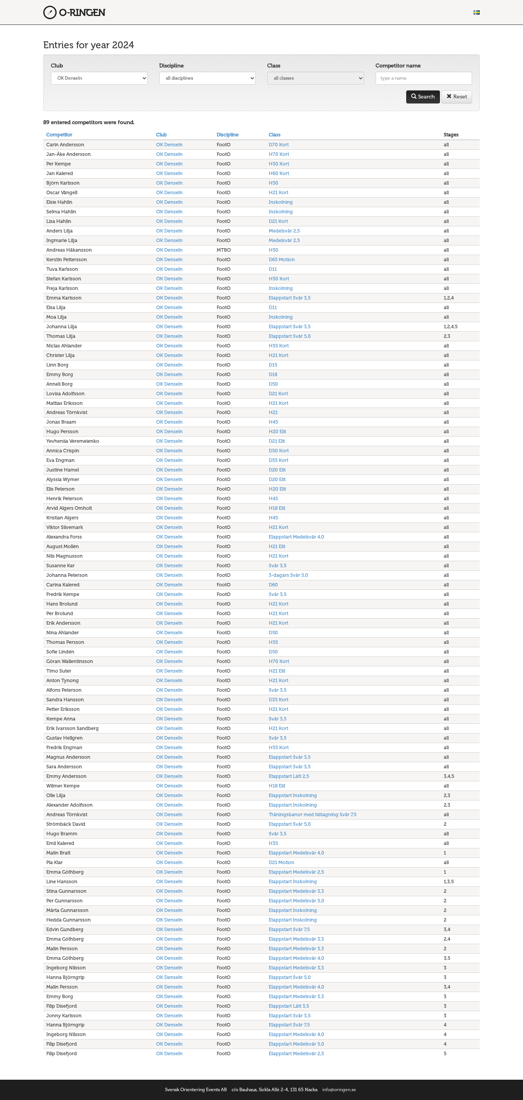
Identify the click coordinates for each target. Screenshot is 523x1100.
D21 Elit (277, 441)
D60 (273, 585)
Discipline (171, 65)
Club (57, 65)
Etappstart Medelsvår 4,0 (296, 537)
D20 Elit (277, 470)
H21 (273, 412)
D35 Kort (278, 699)
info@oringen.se (339, 1089)
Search (426, 96)
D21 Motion (281, 862)
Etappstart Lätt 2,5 (289, 776)
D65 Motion (282, 259)
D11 (273, 269)
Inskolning (281, 202)
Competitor (59, 135)
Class (273, 65)
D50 (273, 384)
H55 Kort (279, 346)
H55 (273, 642)
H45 (273, 422)
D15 (273, 365)
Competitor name (398, 65)
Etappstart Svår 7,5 (289, 929)
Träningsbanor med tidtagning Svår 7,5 (312, 814)
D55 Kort (278, 460)
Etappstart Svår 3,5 (290, 298)
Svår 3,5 (277, 565)
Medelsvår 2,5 (284, 231)
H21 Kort (278, 192)
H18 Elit (277, 508)
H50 (273, 183)
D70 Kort (279, 144)
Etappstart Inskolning (293, 795)
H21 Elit (277, 546)
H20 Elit (277, 431)
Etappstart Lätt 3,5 (289, 1006)
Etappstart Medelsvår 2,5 (296, 872)
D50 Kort (279, 450)
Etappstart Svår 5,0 (290, 336)
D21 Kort (278, 221)
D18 (273, 374)
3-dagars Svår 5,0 (288, 575)
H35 (273, 843)
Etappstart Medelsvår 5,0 (296, 901)
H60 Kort (279, 173)
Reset (459, 96)
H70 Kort (279, 154)
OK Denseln (169, 144)
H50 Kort (279, 164)
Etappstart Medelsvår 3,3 (296, 891)
